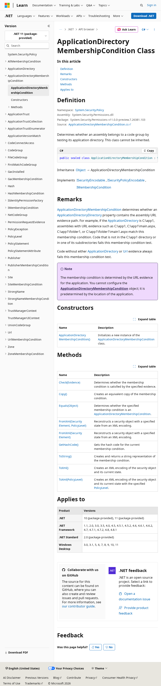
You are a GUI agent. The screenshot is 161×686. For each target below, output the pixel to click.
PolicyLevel (101, 488)
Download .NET (144, 16)
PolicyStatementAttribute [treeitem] (24, 251)
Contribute (74, 678)
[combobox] (27, 36)
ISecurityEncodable (91, 180)
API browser (86, 29)
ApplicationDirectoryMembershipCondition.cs (99, 124)
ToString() (65, 456)
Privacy (90, 678)
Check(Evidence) (69, 382)
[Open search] (141, 5)
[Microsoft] (7, 5)
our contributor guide (78, 606)
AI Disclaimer (12, 678)
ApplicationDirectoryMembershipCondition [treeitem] (29, 90)
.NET (71, 29)
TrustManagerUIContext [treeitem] (23, 318)
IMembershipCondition (94, 187)
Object (81, 170)
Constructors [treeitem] (19, 100)
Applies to (66, 89)
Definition (66, 69)
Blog (56, 678)
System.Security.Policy (89, 110)
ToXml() (63, 468)
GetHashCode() (68, 445)
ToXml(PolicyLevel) (70, 479)
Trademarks (32, 683)
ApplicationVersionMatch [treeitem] (24, 136)
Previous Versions (36, 678)
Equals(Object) (68, 406)
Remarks (66, 74)
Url (125, 251)
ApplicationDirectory (72, 215)
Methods (66, 84)
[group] (107, 158)
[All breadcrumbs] (60, 29)
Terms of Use (11, 683)
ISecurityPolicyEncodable (126, 180)
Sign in (151, 5)
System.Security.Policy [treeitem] (22, 54)
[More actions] (154, 29)
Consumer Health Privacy (118, 678)
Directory (95, 215)
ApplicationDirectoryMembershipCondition (89, 209)
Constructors (68, 79)
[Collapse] (48, 26)
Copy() (63, 394)
